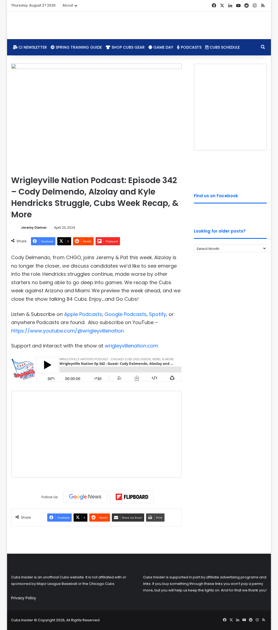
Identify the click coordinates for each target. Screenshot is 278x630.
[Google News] (85, 497)
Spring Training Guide (78, 47)
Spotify (157, 314)
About (67, 5)
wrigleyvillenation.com (131, 345)
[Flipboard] (132, 497)
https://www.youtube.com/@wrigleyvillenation (67, 330)
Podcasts (190, 47)
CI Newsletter (32, 47)
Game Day (162, 47)
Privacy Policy (23, 598)
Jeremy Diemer (34, 227)
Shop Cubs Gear (127, 47)
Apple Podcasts (83, 314)
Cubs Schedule (224, 47)
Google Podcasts (126, 314)
